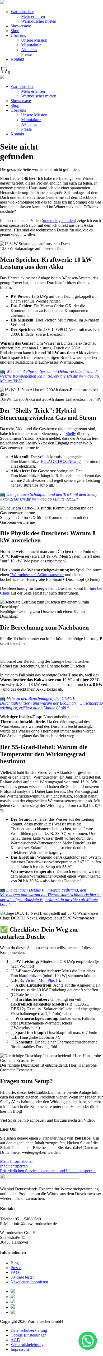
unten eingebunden (59, 220)
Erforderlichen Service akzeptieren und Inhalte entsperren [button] (48, 1171)
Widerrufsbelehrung (27, 1344)
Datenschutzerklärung (29, 1330)
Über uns (18, 35)
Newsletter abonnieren (29, 1282)
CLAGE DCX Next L (61, 461)
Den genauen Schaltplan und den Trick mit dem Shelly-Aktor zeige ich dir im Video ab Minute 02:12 (49, 496)
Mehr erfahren (33, 16)
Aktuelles (29, 49)
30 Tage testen (23, 1277)
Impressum (20, 1349)
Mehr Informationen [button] (17, 1161)
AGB (15, 1340)
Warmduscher (22, 11)
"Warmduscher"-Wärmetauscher (37, 574)
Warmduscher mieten (38, 21)
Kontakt (17, 59)
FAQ (15, 1272)
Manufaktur (31, 45)
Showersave (21, 26)
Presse (26, 54)
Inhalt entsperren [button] (14, 1166)
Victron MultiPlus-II (42, 980)
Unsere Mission (34, 40)
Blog (15, 1263)
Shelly (70, 433)
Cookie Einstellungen (28, 1335)
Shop (15, 30)
